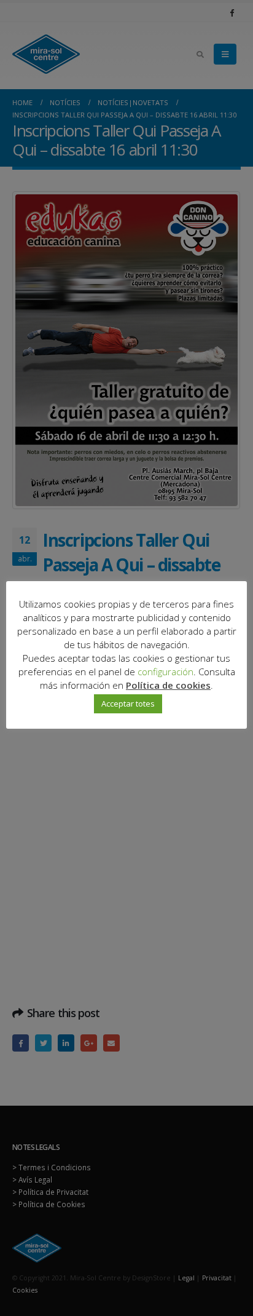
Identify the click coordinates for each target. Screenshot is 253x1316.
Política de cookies (168, 685)
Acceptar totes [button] (128, 703)
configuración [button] (165, 671)
